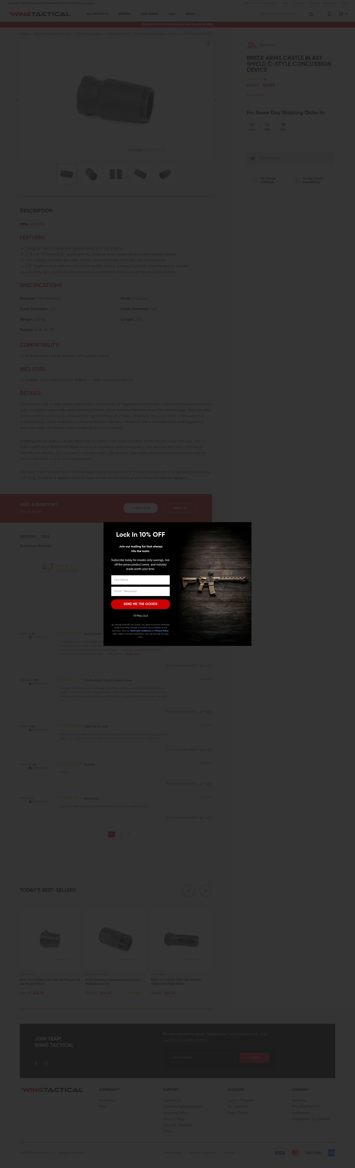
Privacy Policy (161, 631)
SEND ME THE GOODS (141, 604)
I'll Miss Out (140, 615)
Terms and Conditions (140, 631)
